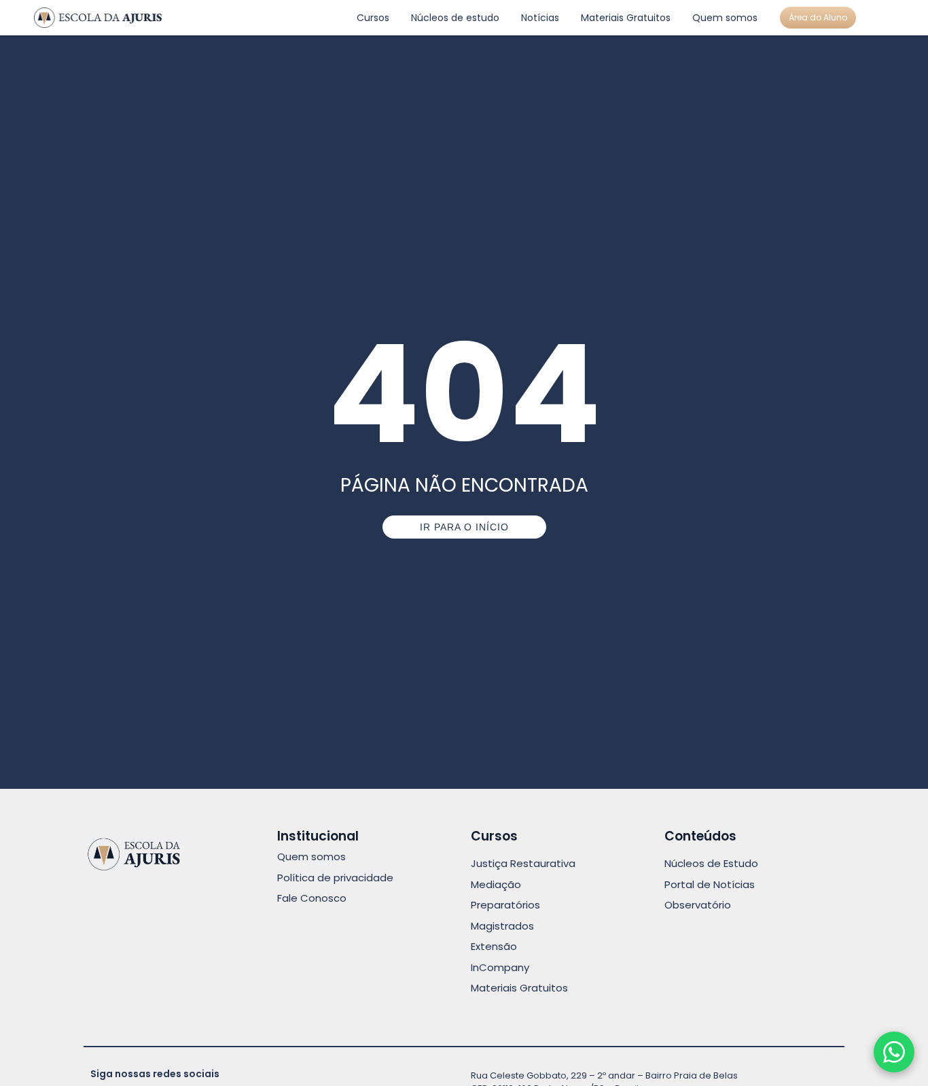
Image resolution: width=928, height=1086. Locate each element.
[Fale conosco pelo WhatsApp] (894, 1052)
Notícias (540, 17)
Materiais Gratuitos (626, 17)
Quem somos (724, 17)
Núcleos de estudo (455, 17)
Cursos (373, 17)
